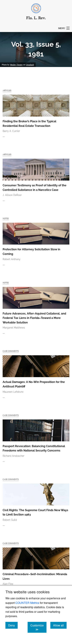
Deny (13, 625)
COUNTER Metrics (27, 603)
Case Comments (11, 351)
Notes (6, 218)
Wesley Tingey (16, 64)
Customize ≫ (38, 627)
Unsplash (30, 64)
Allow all (60, 625)
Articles (7, 90)
